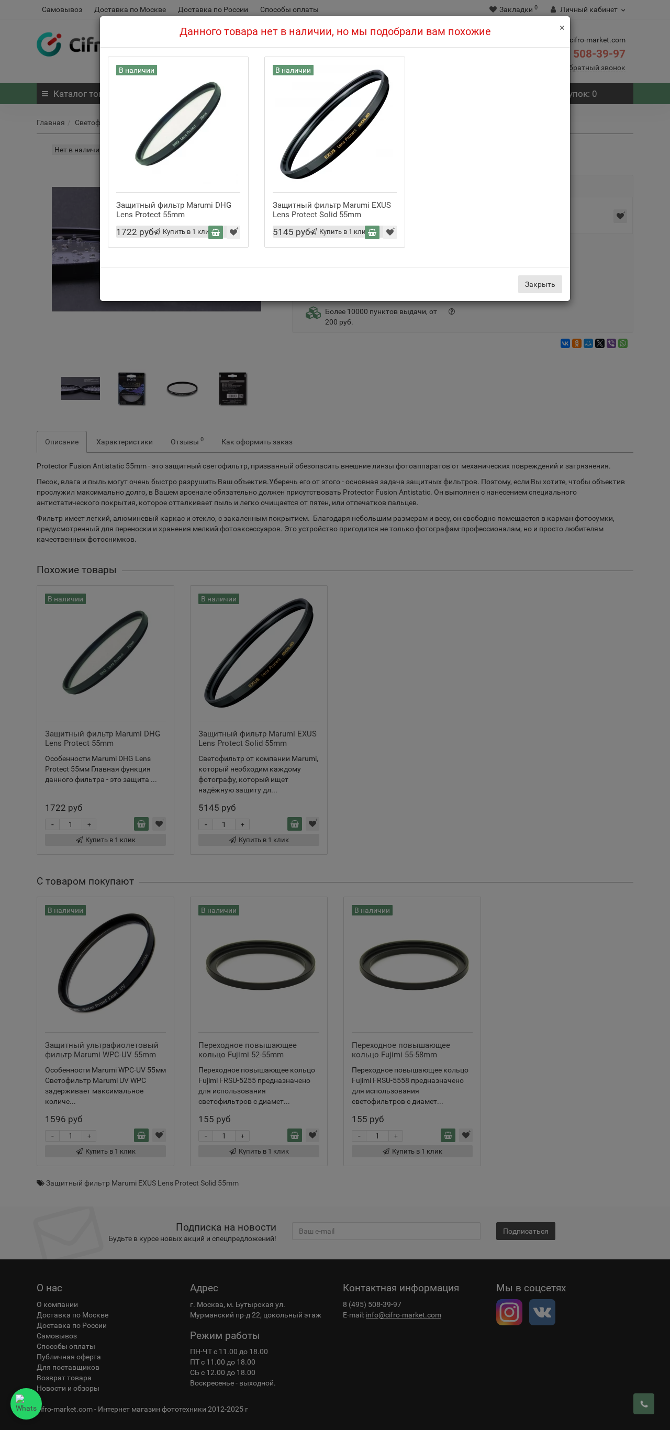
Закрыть (540, 284)
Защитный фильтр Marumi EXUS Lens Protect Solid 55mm (332, 209)
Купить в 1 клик (188, 232)
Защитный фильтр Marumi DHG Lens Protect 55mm (173, 209)
